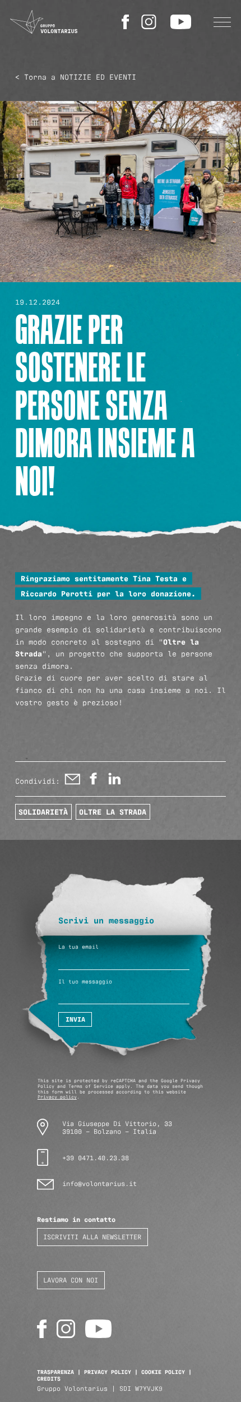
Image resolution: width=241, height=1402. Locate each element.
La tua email (78, 946)
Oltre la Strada (112, 811)
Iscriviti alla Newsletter (92, 1236)
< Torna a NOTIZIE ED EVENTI (75, 76)
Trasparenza (55, 1371)
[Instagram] (150, 22)
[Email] (72, 781)
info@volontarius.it (99, 1183)
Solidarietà (43, 811)
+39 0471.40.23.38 (95, 1157)
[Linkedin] (114, 781)
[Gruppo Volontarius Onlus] (43, 22)
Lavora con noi (70, 1279)
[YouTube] (182, 22)
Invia (75, 1018)
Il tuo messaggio (85, 981)
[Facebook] (127, 22)
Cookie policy (163, 1371)
